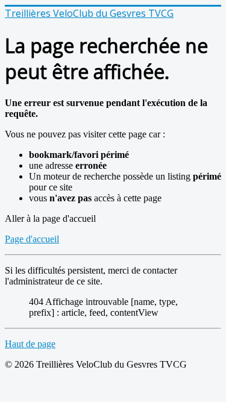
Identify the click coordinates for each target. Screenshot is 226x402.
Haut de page (30, 344)
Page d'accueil (32, 239)
